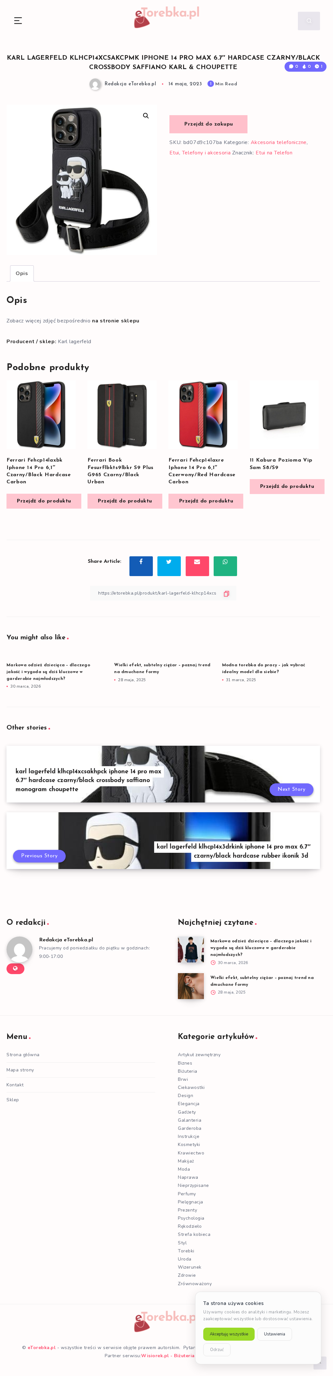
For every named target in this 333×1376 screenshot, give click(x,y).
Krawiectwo (191, 1153)
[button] (146, 116)
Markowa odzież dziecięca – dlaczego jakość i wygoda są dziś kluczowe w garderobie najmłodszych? (48, 672)
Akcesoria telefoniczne (279, 142)
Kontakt (15, 1085)
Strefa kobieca (194, 1234)
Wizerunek (190, 1267)
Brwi (183, 1079)
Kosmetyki (189, 1144)
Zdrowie (187, 1275)
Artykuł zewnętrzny (199, 1055)
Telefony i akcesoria (206, 152)
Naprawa (188, 1177)
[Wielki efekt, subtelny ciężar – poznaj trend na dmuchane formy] (191, 986)
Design (185, 1095)
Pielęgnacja (190, 1202)
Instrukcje (188, 1136)
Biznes (185, 1063)
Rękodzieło (190, 1226)
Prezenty (187, 1210)
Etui (174, 152)
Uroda (185, 1259)
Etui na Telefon (274, 152)
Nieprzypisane (193, 1185)
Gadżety (187, 1112)
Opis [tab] (22, 273)
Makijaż (186, 1161)
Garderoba (190, 1128)
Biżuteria (187, 1071)
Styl (182, 1243)
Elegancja (189, 1104)
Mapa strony (20, 1070)
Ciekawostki (191, 1087)
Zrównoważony (195, 1284)
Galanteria (189, 1120)
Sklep (13, 1100)
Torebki (186, 1251)
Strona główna (23, 1055)
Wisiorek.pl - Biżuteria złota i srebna (184, 1356)
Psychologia (191, 1218)
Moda (184, 1169)
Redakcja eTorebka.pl (66, 940)
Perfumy (187, 1194)
